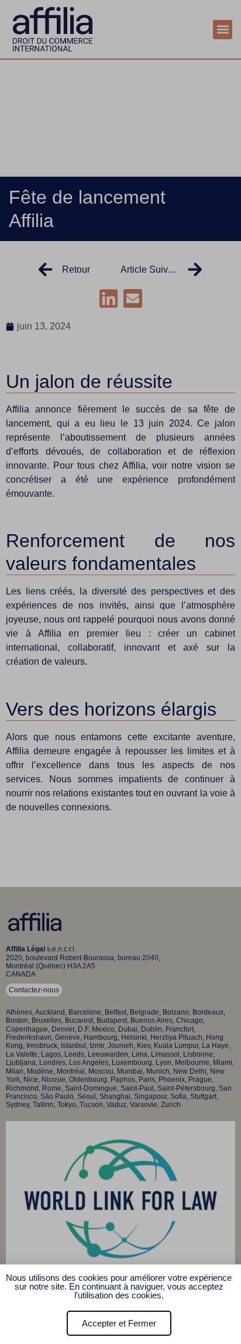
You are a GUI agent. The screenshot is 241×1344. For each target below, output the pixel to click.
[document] (120, 672)
